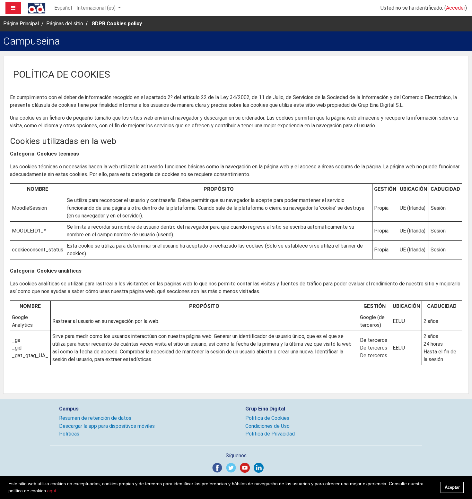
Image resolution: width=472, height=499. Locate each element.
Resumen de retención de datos (95, 418)
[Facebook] (218, 467)
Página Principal (21, 24)
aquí (51, 490)
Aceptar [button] (452, 487)
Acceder (455, 8)
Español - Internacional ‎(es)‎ (85, 8)
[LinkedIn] (260, 467)
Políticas (69, 434)
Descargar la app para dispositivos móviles (107, 426)
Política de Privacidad (270, 434)
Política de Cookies (267, 418)
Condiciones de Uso (267, 426)
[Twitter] (232, 467)
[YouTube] (246, 467)
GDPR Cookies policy (117, 24)
